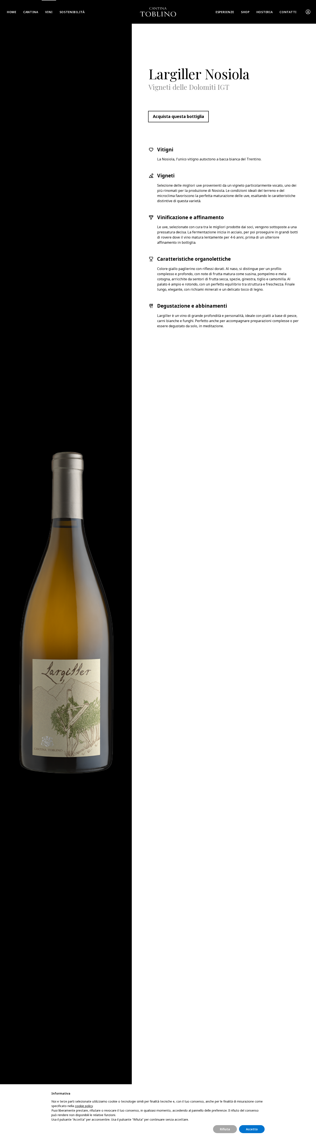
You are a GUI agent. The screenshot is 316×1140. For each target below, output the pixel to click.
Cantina (30, 12)
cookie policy (84, 1106)
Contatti (288, 12)
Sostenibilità (72, 12)
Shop (245, 12)
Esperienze (225, 12)
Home (11, 12)
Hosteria (264, 12)
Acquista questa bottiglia (178, 116)
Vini (49, 12)
